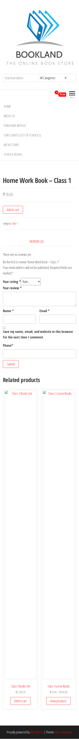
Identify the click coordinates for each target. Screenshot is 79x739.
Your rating (12, 281)
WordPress (36, 732)
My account (11, 144)
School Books (13, 154)
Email (44, 310)
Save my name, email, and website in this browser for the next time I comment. (38, 334)
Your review (12, 288)
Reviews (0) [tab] (37, 241)
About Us (9, 116)
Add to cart (13, 209)
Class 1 (15, 223)
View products (58, 701)
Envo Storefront (63, 732)
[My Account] (49, 94)
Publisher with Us (15, 125)
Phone (8, 345)
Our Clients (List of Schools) (22, 135)
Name (8, 310)
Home (7, 106)
